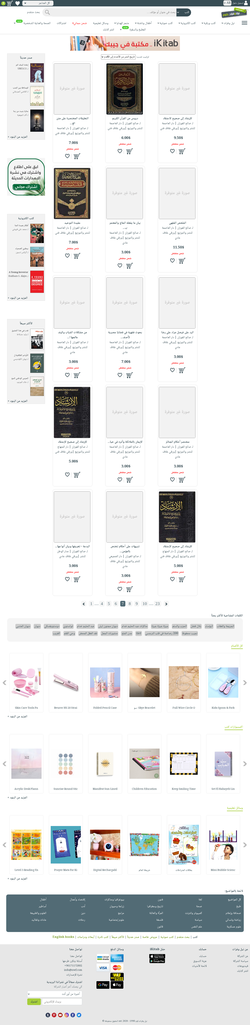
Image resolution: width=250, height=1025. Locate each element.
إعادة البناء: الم (22, 65)
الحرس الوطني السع (20, 378)
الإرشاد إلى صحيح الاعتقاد (177, 118)
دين (83, 913)
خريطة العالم (144, 870)
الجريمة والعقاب (225, 626)
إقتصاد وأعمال (77, 899)
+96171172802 (73, 966)
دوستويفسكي (51, 626)
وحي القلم (69, 633)
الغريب (56, 633)
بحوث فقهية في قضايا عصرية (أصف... (125, 335)
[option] (223, 682)
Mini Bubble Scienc (223, 870)
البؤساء (209, 626)
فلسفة (159, 920)
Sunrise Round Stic (66, 789)
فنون (160, 899)
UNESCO (22, 69)
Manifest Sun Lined (105, 789)
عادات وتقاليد (38, 920)
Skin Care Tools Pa (26, 708)
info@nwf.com (73, 970)
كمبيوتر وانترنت (193, 913)
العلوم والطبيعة (38, 913)
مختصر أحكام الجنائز (177, 442)
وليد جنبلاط (22, 334)
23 (157, 603)
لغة (200, 899)
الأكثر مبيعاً (118, 937)
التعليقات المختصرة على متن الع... (72, 121)
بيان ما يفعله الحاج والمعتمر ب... (125, 225)
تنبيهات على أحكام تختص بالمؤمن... (125, 549)
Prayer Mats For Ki (65, 870)
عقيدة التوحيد (72, 223)
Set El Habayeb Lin (223, 789)
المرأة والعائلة (156, 913)
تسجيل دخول (237, 3)
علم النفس (196, 926)
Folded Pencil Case (105, 708)
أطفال (43, 899)
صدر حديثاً (133, 937)
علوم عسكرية (234, 926)
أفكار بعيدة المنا (21, 226)
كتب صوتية (167, 937)
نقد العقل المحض (88, 633)
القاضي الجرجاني (20, 92)
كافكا (138, 633)
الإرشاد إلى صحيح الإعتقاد (72, 442)
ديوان (37, 626)
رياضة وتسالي (233, 920)
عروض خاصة (149, 937)
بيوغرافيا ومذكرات (114, 899)
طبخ (238, 906)
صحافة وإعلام (233, 913)
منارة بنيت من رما (20, 111)
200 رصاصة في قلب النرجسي (161, 633)
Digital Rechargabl (105, 870)
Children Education (144, 789)
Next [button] (5, 682)
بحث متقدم (183, 937)
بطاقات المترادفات (184, 870)
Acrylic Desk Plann (26, 789)
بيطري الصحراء (21, 249)
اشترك (34, 1001)
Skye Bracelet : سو (144, 708)
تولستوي (68, 626)
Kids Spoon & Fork (223, 708)
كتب (195, 937)
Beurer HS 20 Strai (65, 708)
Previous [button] (245, 682)
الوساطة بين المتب (20, 88)
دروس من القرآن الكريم (125, 118)
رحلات (81, 920)
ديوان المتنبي (23, 626)
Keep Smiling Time (184, 789)
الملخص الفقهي (177, 223)
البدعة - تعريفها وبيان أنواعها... (72, 546)
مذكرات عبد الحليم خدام (135, 626)
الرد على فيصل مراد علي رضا (177, 332)
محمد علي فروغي (19, 229)
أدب (83, 906)
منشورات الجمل (109, 633)
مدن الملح (127, 633)
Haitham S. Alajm (17, 276)
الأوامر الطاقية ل (21, 355)
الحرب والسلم (179, 626)
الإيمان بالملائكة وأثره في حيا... (125, 442)
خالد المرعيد (22, 382)
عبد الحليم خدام (85, 626)
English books (63, 937)
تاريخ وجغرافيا (155, 906)
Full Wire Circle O (184, 708)
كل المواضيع (234, 899)
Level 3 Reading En (26, 870)
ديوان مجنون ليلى (108, 626)
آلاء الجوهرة (22, 115)
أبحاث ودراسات (85, 937)
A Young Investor (18, 272)
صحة (199, 906)
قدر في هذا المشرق (20, 331)
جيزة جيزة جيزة (160, 626)
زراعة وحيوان (117, 906)
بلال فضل (196, 626)
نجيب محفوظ (189, 633)
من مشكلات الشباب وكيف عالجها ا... (72, 335)
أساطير (42, 906)
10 (145, 603)
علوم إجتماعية (116, 920)
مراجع (121, 913)
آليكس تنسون (21, 252)
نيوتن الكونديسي (20, 359)
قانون (160, 926)
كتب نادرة (103, 937)
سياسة (198, 920)
